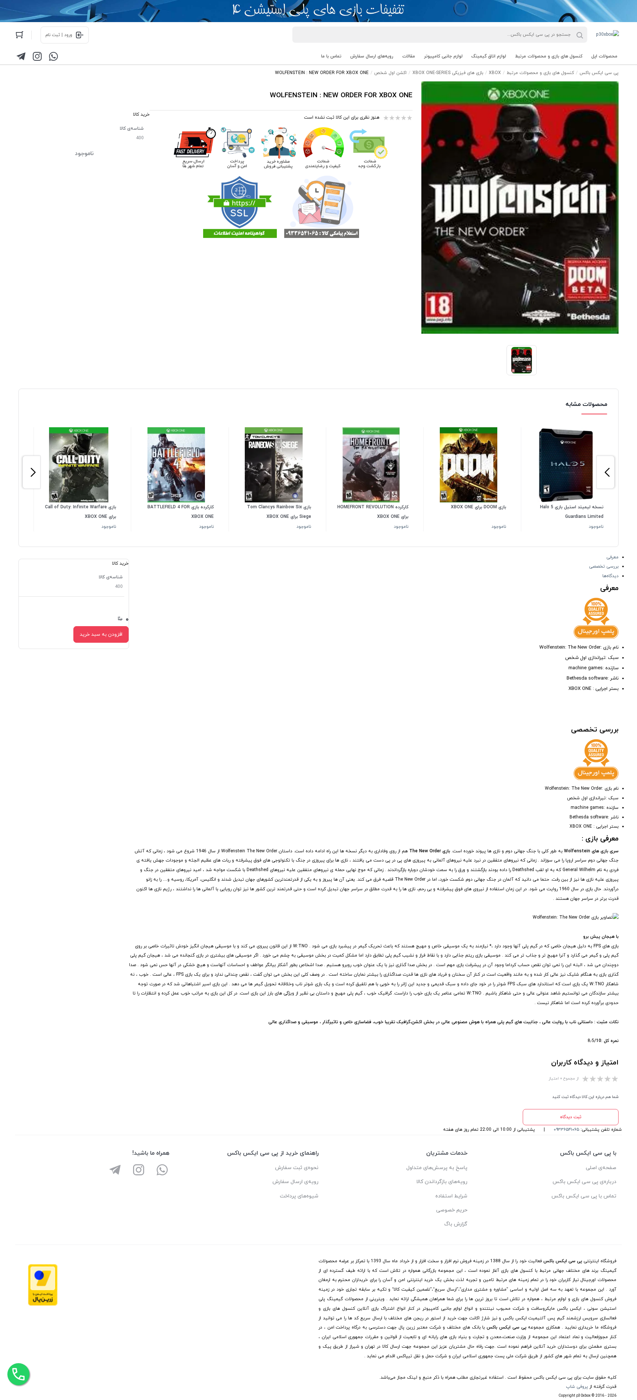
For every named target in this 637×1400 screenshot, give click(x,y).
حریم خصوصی (451, 1210)
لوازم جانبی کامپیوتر (443, 56)
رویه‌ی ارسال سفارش (295, 1181)
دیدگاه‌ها (610, 576)
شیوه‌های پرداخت (299, 1196)
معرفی (612, 557)
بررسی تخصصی (604, 566)
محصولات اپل (604, 56)
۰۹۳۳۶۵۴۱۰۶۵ (566, 1130)
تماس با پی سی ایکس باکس (583, 1196)
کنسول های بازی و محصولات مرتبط (548, 56)
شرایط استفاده (451, 1196)
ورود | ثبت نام (58, 35)
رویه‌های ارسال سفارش (371, 56)
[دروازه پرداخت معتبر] (43, 1305)
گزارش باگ (455, 1224)
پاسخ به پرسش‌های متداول (436, 1167)
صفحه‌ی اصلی (601, 1167)
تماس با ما (331, 56)
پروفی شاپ (577, 1387)
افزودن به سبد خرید (101, 634)
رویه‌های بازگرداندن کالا (441, 1181)
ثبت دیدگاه (570, 1117)
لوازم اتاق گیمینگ (488, 56)
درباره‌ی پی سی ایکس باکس (584, 1181)
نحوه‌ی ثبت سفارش (296, 1167)
